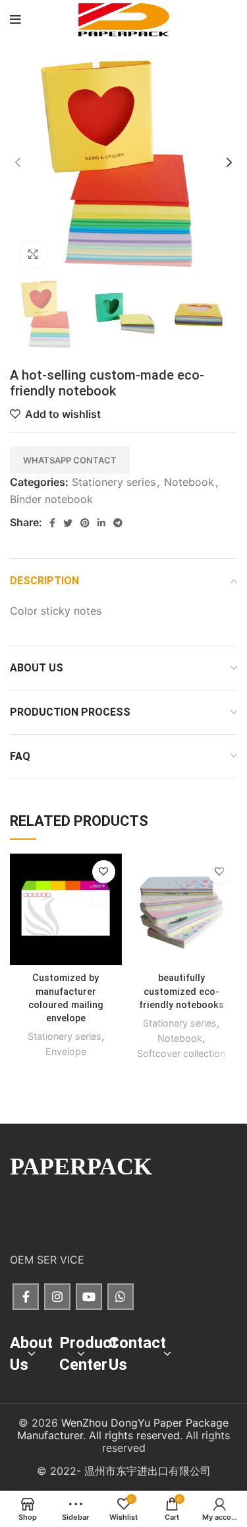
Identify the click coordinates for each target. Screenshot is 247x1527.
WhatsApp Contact (70, 460)
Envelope (65, 1051)
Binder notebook (51, 499)
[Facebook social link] (52, 522)
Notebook (189, 482)
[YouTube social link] (89, 1296)
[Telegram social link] (117, 522)
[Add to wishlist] (103, 871)
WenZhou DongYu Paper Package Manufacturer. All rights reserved (123, 1429)
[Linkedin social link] (101, 522)
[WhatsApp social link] (120, 1296)
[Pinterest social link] (85, 522)
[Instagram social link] (57, 1296)
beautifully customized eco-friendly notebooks (181, 991)
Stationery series (113, 482)
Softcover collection (181, 1053)
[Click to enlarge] (33, 254)
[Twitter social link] (67, 522)
